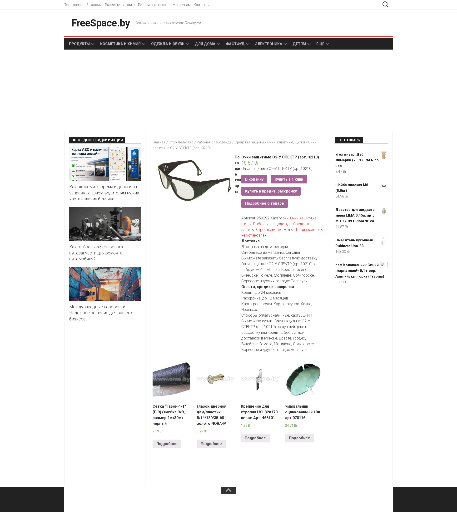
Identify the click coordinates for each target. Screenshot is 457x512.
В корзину (254, 179)
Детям (299, 44)
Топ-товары (73, 5)
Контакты (201, 5)
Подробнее (167, 443)
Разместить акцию (120, 5)
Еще (320, 44)
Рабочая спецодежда (214, 142)
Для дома (205, 44)
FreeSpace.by (100, 23)
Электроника (268, 44)
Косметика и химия (120, 44)
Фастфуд (235, 44)
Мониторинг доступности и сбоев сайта (104, 502)
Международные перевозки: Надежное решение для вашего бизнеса (100, 312)
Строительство (181, 142)
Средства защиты (249, 142)
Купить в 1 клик (289, 179)
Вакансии (94, 5)
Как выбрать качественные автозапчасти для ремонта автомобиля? (96, 252)
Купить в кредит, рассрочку (271, 191)
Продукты (79, 44)
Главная (159, 142)
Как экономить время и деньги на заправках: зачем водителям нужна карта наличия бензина (104, 192)
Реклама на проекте (153, 5)
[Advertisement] (148, 91)
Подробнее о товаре (264, 203)
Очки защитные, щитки (286, 142)
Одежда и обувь (167, 44)
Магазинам (181, 5)
